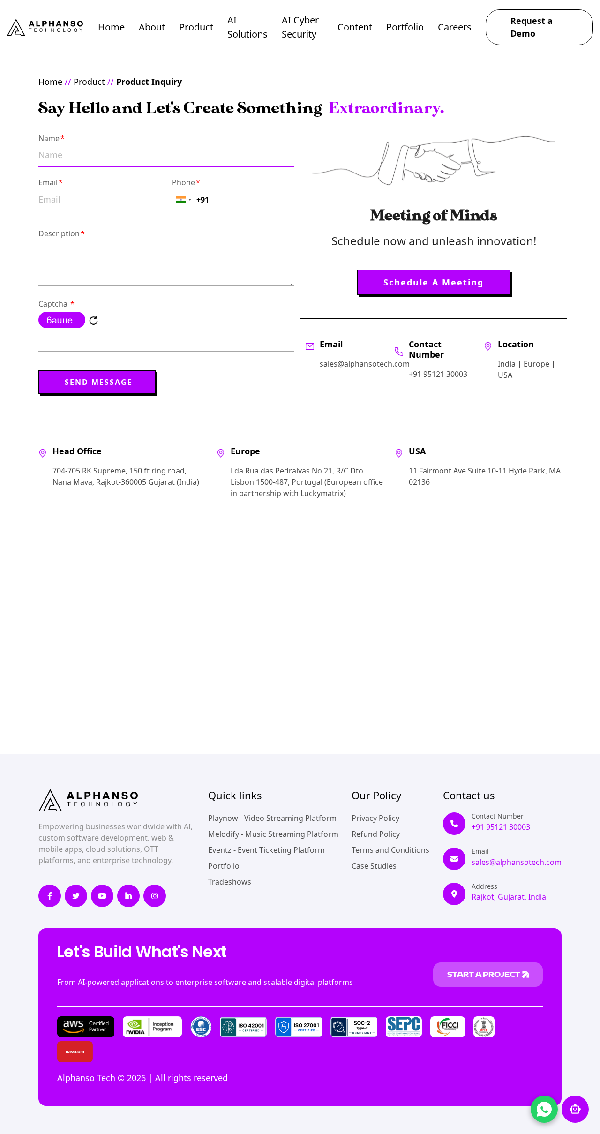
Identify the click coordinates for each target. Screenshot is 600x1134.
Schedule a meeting (433, 282)
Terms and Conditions (390, 850)
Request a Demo (531, 27)
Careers (455, 27)
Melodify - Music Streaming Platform (273, 834)
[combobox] (183, 199)
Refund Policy (376, 834)
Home (111, 27)
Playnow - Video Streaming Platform (272, 818)
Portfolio (405, 27)
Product (196, 27)
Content (355, 27)
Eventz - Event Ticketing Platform (266, 850)
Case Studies (374, 866)
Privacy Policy (375, 818)
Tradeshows (229, 882)
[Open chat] (575, 1109)
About (152, 27)
